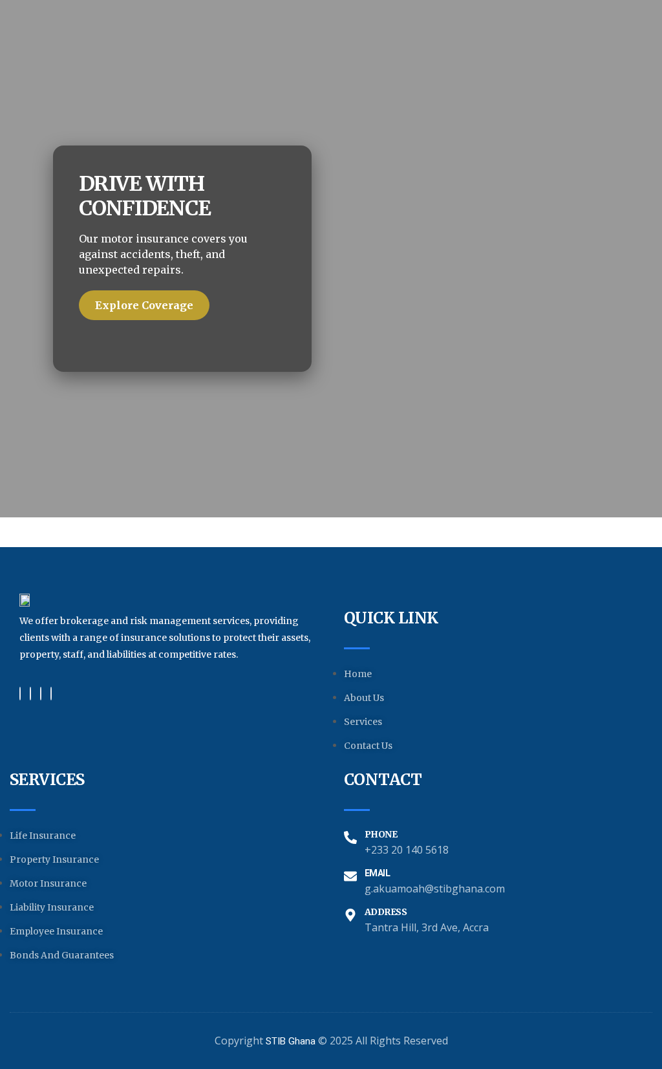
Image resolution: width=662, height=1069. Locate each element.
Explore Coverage (144, 305)
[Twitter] (30, 693)
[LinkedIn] (40, 693)
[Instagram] (51, 693)
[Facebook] (20, 693)
